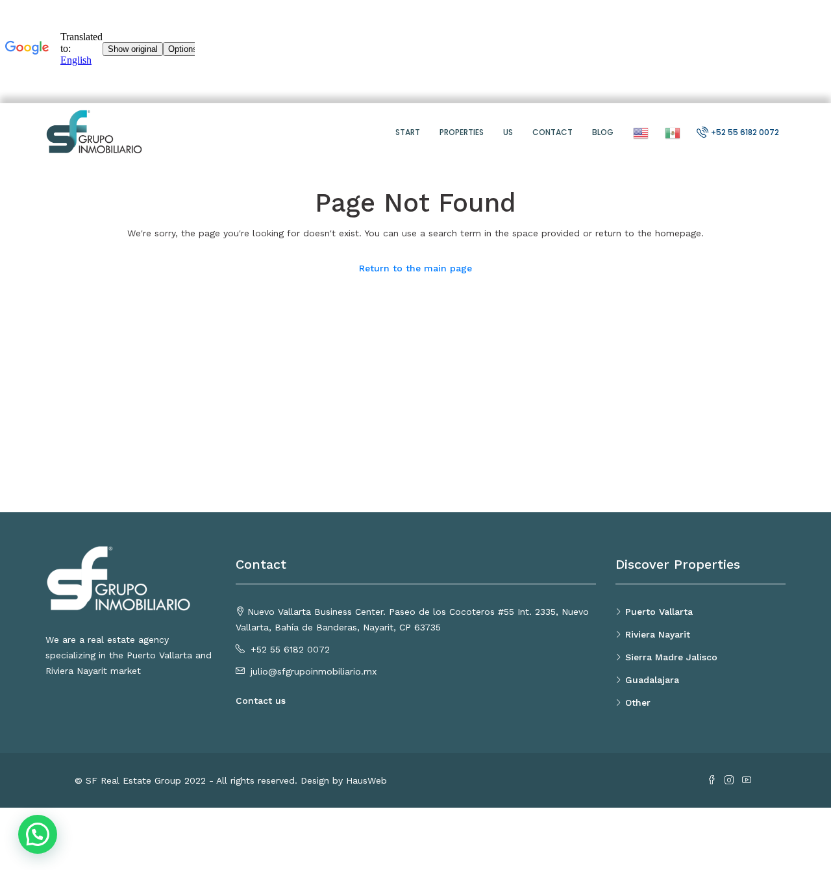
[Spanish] (671, 132)
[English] (639, 132)
